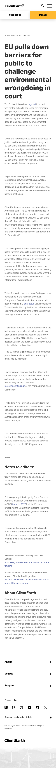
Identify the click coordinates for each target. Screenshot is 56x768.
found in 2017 (19, 504)
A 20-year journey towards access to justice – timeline (27, 564)
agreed (32, 104)
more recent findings (15, 386)
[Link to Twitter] (45, 707)
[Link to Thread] (21, 707)
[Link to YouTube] (29, 707)
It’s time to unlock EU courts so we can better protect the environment (27, 581)
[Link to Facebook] (37, 707)
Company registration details (18, 717)
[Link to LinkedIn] (6, 707)
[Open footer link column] (50, 662)
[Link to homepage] (14, 5)
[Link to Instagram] (13, 707)
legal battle (28, 304)
